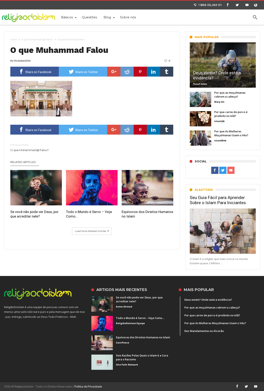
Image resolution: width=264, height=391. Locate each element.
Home (13, 39)
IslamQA (219, 121)
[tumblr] (166, 72)
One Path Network (127, 364)
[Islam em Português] (31, 17)
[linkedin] (153, 72)
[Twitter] (237, 5)
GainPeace (122, 342)
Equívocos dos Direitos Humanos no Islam (147, 214)
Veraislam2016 (22, 60)
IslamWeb (220, 140)
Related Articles (23, 162)
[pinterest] (140, 72)
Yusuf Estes (200, 83)
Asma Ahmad (124, 306)
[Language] (255, 5)
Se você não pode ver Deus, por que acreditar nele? (34, 214)
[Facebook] (227, 5)
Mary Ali (219, 101)
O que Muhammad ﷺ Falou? (37, 39)
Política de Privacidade (88, 386)
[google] (113, 72)
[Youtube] (247, 5)
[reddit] (127, 72)
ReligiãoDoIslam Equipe (130, 323)
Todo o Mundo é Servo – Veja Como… (89, 214)
